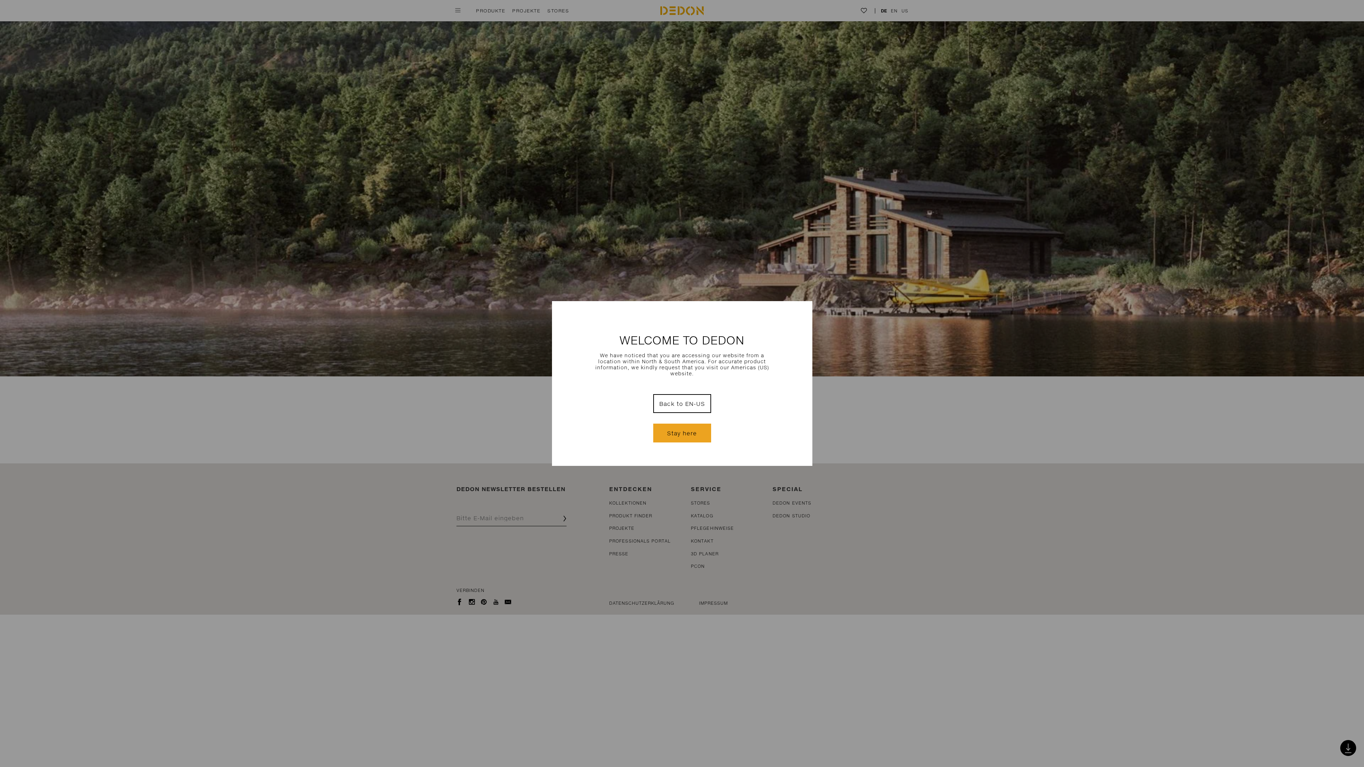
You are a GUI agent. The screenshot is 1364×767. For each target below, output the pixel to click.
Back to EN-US (682, 403)
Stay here (682, 433)
